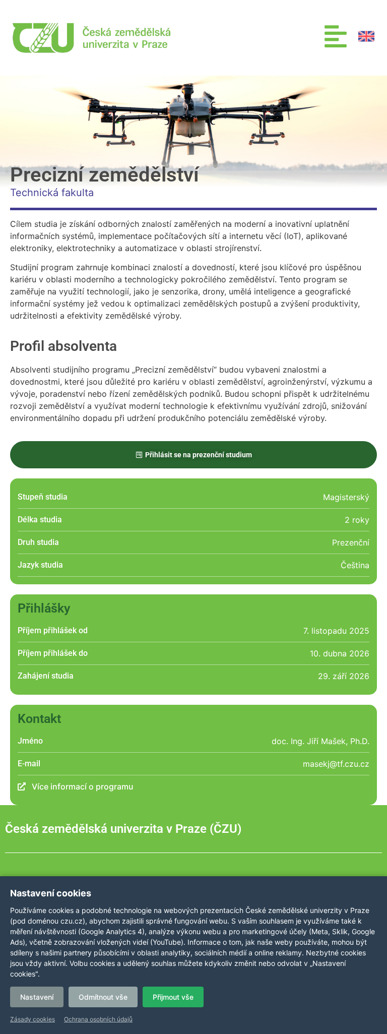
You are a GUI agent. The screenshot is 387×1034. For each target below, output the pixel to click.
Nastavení (36, 997)
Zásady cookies (32, 1019)
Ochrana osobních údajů (98, 1019)
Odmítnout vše (103, 997)
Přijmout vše (173, 997)
